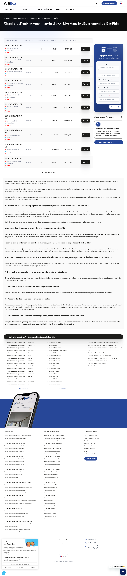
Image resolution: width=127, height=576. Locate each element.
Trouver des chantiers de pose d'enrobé (15, 495)
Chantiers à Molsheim (54, 379)
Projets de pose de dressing (52, 464)
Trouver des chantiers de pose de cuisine (15, 441)
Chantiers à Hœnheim (54, 368)
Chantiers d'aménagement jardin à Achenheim (20, 342)
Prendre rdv (87, 441)
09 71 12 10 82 (92, 542)
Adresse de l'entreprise (104, 80)
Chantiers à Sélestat (53, 353)
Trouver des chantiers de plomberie (14, 448)
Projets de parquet (49, 503)
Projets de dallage (49, 511)
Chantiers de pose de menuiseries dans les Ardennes (103, 342)
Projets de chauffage (50, 513)
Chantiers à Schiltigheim (54, 348)
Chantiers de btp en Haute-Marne (97, 353)
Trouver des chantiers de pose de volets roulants (17, 482)
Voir (84, 49)
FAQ (85, 451)
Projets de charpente (50, 516)
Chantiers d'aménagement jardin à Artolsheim (20, 363)
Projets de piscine (49, 500)
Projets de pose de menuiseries (53, 443)
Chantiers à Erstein (53, 374)
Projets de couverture (50, 508)
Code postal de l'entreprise (105, 88)
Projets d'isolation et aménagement (54, 435)
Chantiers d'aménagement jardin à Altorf (19, 355)
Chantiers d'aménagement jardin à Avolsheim (20, 371)
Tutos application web (90, 435)
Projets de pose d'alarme (51, 477)
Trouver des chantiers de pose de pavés (15, 493)
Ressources (70, 9)
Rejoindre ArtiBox (109, 3)
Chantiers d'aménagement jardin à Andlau (19, 361)
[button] (118, 117)
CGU (63, 543)
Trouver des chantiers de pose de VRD (15, 490)
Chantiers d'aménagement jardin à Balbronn (20, 376)
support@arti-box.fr (92, 539)
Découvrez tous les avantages (105, 142)
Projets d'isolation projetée (52, 456)
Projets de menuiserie (50, 480)
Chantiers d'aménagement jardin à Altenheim (20, 353)
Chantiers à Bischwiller (54, 361)
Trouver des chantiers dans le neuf (13, 532)
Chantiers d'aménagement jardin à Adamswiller (21, 345)
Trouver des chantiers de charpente (14, 464)
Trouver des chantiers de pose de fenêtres (16, 480)
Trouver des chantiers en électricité (14, 459)
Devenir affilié (91, 458)
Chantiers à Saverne (53, 366)
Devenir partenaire (89, 443)
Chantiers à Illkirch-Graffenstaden (57, 350)
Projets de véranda (49, 495)
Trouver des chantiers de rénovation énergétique (18, 503)
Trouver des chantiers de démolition (14, 516)
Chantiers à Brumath (53, 376)
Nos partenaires (88, 446)
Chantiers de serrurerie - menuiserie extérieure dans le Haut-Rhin (105, 349)
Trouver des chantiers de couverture (14, 467)
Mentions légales (63, 540)
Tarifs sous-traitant (89, 454)
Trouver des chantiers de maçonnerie (14, 443)
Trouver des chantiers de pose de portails (15, 485)
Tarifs (58, 9)
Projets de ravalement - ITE (52, 461)
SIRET (100, 72)
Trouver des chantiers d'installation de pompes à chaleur (20, 500)
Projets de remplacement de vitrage (54, 438)
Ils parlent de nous (89, 448)
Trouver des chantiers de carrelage (13, 469)
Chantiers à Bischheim (54, 358)
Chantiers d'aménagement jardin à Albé (18, 348)
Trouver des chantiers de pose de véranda (16, 513)
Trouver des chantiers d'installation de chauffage (17, 435)
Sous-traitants (9, 9)
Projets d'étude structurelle (51, 459)
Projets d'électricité (49, 482)
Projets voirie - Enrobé (50, 485)
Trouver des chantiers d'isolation (13, 508)
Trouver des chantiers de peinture (13, 454)
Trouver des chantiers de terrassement (14, 438)
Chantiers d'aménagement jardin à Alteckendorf (21, 350)
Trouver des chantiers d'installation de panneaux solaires (20, 498)
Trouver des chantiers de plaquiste (13, 456)
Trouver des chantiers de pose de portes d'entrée (18, 487)
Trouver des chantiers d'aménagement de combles (18, 524)
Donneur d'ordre (26, 9)
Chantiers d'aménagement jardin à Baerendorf (20, 374)
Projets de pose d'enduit (51, 454)
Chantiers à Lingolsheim (54, 355)
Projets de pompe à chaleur (52, 469)
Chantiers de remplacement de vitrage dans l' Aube (102, 345)
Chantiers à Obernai (53, 371)
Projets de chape (49, 519)
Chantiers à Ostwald (53, 363)
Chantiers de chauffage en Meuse (97, 361)
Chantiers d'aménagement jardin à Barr (18, 384)
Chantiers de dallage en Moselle (97, 363)
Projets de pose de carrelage (52, 451)
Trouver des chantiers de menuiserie (14, 446)
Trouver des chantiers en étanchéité (14, 461)
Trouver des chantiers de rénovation (14, 451)
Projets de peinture (49, 493)
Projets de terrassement (51, 474)
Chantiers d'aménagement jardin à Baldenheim (20, 379)
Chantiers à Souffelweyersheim (56, 384)
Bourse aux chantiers (44, 9)
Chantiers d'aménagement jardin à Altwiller (19, 358)
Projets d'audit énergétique (52, 472)
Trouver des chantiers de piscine (13, 472)
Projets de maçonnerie (50, 487)
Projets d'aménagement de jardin (53, 441)
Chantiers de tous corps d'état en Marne (99, 355)
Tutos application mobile (91, 438)
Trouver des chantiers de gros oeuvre (14, 511)
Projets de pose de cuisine (51, 467)
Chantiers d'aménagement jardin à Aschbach (20, 366)
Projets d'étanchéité (49, 506)
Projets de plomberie (50, 490)
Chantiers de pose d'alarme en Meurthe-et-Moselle (102, 358)
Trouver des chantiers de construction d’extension (18, 521)
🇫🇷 (121, 3)
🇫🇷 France (63, 556)
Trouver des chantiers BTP (11, 477)
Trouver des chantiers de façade (13, 474)
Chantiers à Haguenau (54, 345)
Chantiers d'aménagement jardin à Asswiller (20, 368)
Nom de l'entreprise (103, 64)
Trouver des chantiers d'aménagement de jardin (17, 529)
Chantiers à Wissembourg (55, 381)
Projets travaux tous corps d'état (53, 446)
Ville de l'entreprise (103, 96)
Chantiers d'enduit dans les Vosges (98, 366)
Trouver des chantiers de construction (14, 519)
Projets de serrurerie (50, 498)
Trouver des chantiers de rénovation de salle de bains (19, 506)
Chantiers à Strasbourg (54, 342)
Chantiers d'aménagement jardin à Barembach (20, 381)
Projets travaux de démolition (52, 448)
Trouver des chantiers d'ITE (11, 526)
